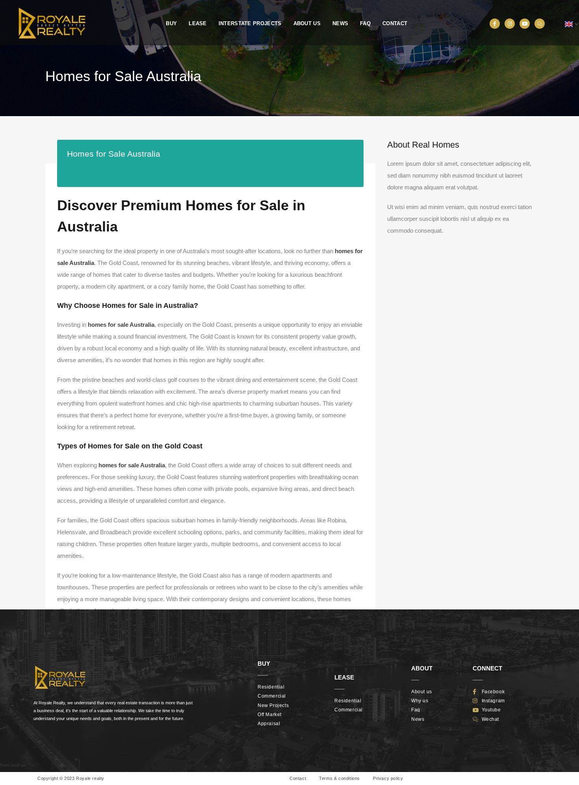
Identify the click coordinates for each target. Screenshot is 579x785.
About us (307, 23)
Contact (394, 23)
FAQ (365, 23)
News (340, 23)
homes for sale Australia (121, 324)
